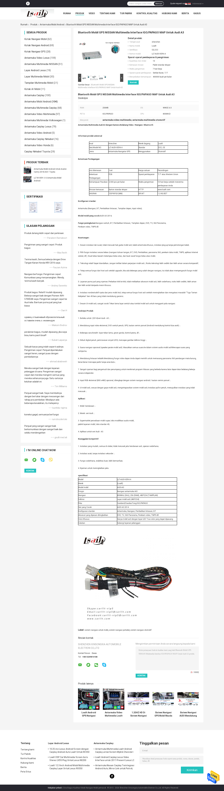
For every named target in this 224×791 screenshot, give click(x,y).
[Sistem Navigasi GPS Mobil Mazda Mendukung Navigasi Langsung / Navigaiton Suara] (163, 699)
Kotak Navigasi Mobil (35, 39)
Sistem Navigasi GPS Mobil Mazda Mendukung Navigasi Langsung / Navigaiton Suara (163, 714)
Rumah (67, 13)
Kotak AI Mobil (32, 89)
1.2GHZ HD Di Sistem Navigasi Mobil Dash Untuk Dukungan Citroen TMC (138, 714)
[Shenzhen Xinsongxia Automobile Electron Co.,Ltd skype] (44, 460)
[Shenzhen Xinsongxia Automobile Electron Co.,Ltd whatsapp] (36, 460)
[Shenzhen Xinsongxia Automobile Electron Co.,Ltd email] (28, 460)
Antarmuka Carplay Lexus (37, 126)
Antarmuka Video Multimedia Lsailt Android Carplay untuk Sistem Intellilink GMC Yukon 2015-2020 (114, 714)
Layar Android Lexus (35, 70)
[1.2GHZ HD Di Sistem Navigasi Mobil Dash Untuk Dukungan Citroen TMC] (138, 699)
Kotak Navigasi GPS (35, 51)
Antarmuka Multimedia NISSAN (41, 64)
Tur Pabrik (126, 13)
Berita (185, 13)
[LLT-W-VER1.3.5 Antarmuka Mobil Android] (27, 179)
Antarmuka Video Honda (37, 145)
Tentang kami (107, 13)
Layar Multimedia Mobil (36, 76)
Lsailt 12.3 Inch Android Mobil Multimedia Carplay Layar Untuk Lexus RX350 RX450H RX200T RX (70, 767)
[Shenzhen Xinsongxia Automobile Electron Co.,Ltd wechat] (96, 665)
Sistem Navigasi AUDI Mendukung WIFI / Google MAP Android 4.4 (188, 714)
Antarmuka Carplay (34, 95)
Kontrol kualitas (147, 13)
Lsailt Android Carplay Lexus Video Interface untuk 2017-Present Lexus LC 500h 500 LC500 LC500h (114, 759)
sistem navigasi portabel (119, 630)
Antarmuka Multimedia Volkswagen (43, 120)
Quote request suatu (178, 3)
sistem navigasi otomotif (140, 630)
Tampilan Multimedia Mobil (38, 82)
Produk (79, 13)
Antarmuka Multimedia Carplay (40, 107)
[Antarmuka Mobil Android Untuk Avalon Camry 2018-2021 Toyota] (27, 170)
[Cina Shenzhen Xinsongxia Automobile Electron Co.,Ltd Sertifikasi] (33, 207)
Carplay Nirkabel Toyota (37, 151)
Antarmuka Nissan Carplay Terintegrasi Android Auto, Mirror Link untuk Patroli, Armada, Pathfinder (114, 767)
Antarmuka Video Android (37, 132)
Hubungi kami (169, 13)
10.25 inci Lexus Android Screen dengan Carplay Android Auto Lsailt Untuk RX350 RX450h (69, 751)
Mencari (158, 4)
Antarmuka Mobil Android (52, 24)
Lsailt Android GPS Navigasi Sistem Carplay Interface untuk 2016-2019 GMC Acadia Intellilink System (88, 714)
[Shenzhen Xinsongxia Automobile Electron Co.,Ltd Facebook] (28, 4)
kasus (197, 13)
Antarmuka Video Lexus (37, 57)
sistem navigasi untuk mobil (96, 630)
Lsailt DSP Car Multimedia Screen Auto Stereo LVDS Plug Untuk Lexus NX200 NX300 (69, 759)
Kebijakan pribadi (55, 788)
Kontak (133, 82)
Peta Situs (26, 771)
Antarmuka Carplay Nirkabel (39, 139)
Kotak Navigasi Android (36, 45)
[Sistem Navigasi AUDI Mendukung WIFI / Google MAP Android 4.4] (188, 699)
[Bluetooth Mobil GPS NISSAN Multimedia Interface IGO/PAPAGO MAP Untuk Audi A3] (99, 55)
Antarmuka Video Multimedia (39, 114)
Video (92, 13)
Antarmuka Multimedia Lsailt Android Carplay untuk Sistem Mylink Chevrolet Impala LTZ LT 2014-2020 (114, 751)
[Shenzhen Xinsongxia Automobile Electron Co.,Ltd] (37, 13)
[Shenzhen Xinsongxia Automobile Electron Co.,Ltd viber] (53, 460)
